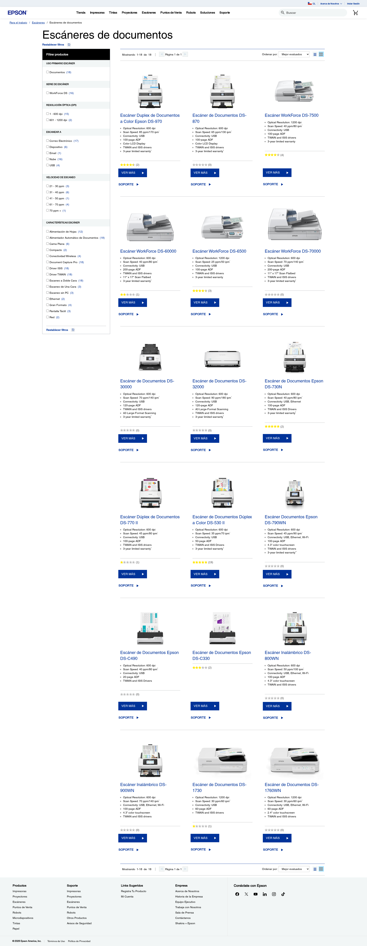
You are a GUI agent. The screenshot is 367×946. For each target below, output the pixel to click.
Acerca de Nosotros (187, 891)
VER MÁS (128, 172)
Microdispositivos (23, 917)
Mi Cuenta (127, 896)
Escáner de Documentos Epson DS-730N (294, 384)
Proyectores (20, 896)
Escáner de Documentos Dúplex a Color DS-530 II (222, 519)
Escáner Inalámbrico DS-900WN (143, 787)
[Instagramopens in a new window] (273, 894)
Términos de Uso (56, 941)
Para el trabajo (18, 22)
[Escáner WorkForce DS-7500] (295, 91)
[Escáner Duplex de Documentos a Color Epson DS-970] (150, 91)
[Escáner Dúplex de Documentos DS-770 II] (150, 493)
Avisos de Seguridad (79, 923)
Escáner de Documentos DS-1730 (219, 787)
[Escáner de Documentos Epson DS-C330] (222, 628)
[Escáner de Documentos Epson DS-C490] (150, 628)
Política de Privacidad (79, 941)
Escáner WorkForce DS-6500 (219, 251)
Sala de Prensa (184, 912)
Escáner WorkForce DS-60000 (148, 251)
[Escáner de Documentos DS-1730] (222, 761)
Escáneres (38, 22)
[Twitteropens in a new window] (246, 894)
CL (314, 3)
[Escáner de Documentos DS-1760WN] (295, 761)
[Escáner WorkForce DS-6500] (222, 227)
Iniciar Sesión (353, 3)
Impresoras (19, 891)
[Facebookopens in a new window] (237, 894)
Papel (16, 928)
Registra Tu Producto (133, 891)
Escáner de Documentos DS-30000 (147, 384)
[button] (315, 54)
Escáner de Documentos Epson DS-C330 (221, 655)
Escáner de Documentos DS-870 (219, 118)
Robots (17, 912)
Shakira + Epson (185, 923)
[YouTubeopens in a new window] (255, 894)
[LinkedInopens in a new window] (264, 894)
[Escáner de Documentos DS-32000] (222, 357)
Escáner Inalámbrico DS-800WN (288, 655)
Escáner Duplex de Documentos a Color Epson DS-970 (150, 118)
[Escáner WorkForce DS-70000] (295, 227)
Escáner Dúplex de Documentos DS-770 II (150, 519)
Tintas (16, 923)
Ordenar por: (270, 54)
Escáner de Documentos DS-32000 (219, 384)
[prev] (161, 54)
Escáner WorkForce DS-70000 (293, 251)
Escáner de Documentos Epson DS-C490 (149, 655)
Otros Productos (77, 917)
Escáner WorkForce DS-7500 (291, 115)
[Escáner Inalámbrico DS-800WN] (295, 628)
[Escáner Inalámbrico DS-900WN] (150, 761)
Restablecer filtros (53, 44)
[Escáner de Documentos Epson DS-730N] (295, 357)
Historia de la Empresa (189, 896)
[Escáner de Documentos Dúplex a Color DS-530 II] (222, 493)
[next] (185, 54)
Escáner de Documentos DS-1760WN (292, 787)
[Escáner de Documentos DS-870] (222, 91)
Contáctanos (183, 917)
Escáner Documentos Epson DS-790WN (291, 519)
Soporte (126, 184)
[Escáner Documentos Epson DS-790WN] (295, 493)
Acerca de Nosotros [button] (329, 3)
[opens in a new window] (283, 894)
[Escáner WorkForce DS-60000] (150, 227)
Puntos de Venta (22, 907)
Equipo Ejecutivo (185, 901)
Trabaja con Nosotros (188, 907)
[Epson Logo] (18, 12)
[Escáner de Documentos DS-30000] (150, 357)
